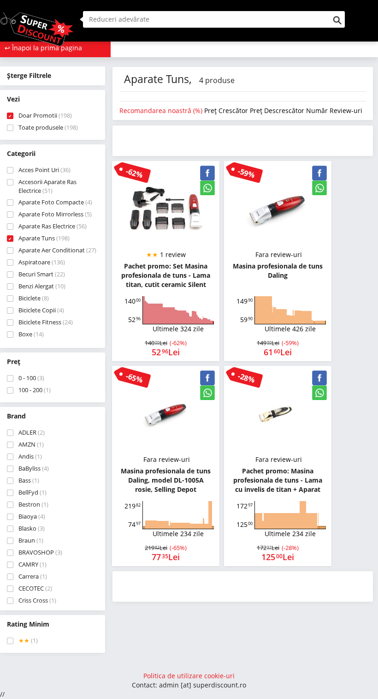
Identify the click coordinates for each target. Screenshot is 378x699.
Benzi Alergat (41, 286)
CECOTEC (35, 588)
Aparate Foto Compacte (55, 202)
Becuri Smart (41, 274)
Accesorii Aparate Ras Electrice (47, 186)
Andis (30, 456)
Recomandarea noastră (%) (161, 110)
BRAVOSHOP (40, 552)
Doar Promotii (45, 115)
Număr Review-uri (334, 110)
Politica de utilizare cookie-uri (189, 675)
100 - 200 (34, 390)
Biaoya (31, 516)
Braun (30, 540)
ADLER (31, 432)
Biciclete (33, 298)
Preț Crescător (227, 110)
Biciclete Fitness (45, 322)
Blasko (31, 528)
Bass (28, 480)
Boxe (31, 334)
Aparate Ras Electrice (52, 226)
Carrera (32, 576)
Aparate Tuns (44, 238)
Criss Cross (37, 600)
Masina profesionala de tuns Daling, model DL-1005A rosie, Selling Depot (166, 480)
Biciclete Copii (41, 310)
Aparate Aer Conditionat (57, 250)
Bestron (33, 504)
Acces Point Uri (44, 170)
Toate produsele (48, 127)
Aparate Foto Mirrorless (55, 214)
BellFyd (32, 492)
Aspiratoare (41, 262)
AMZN (31, 444)
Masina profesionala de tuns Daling (278, 271)
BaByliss (33, 468)
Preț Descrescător (278, 110)
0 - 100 (31, 378)
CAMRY (32, 564)
